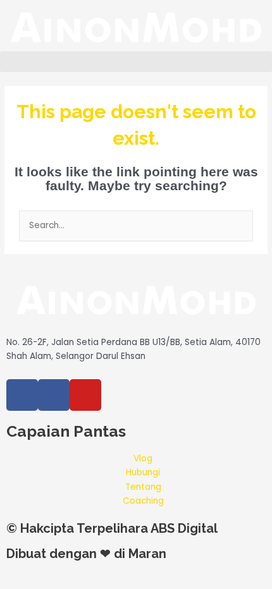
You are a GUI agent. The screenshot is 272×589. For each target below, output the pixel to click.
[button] (136, 61)
